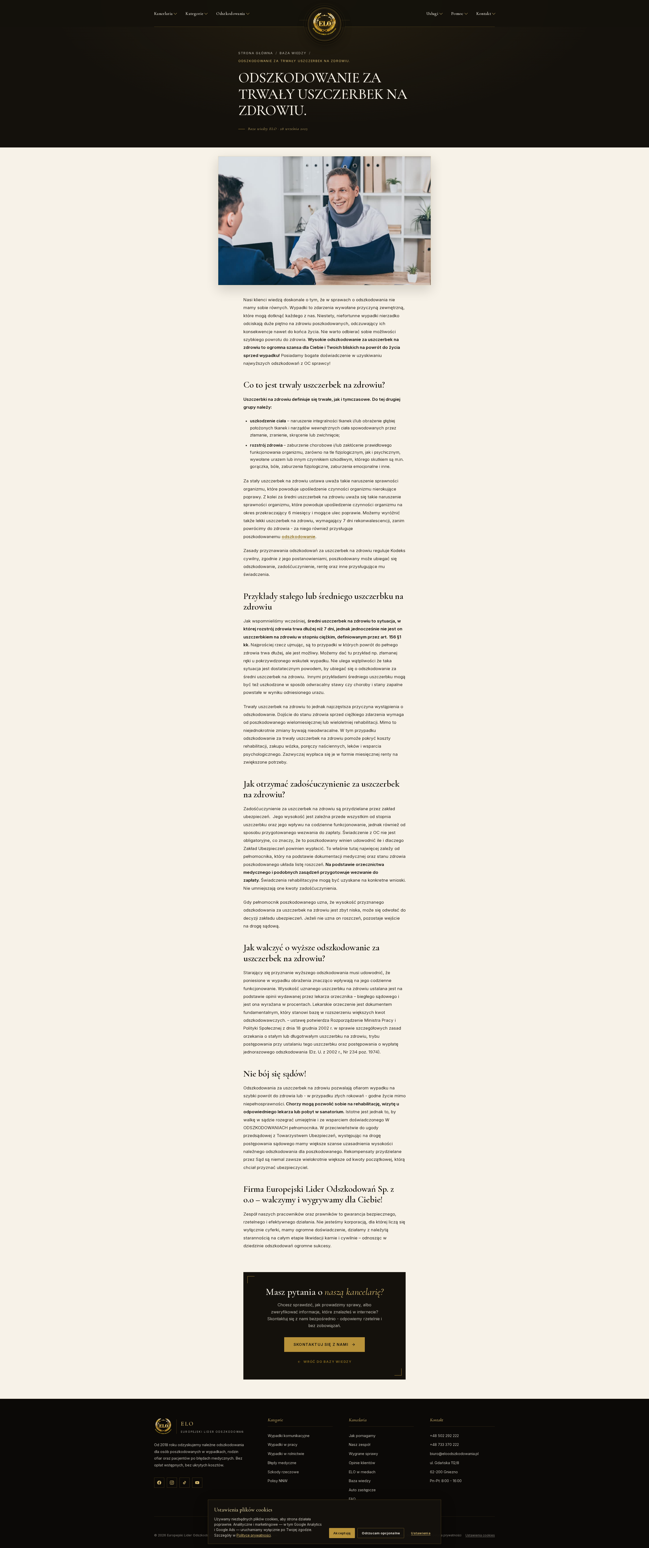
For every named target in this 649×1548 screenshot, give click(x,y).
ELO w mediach (362, 1472)
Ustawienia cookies (480, 1535)
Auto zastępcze (362, 1490)
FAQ (352, 1499)
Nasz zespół (359, 1444)
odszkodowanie (298, 536)
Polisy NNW (277, 1481)
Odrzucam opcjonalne (381, 1533)
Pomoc (457, 13)
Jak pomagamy (362, 1435)
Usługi (432, 13)
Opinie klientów (362, 1463)
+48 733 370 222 (444, 1444)
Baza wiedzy (293, 53)
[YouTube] (197, 1483)
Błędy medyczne (282, 1463)
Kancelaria (163, 13)
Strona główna (255, 53)
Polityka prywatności (446, 1535)
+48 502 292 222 (444, 1435)
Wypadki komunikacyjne (289, 1435)
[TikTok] (184, 1483)
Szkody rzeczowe (283, 1472)
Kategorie (194, 13)
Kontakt (483, 13)
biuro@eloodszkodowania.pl (454, 1453)
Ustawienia (420, 1533)
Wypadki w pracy (282, 1444)
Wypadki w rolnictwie (286, 1453)
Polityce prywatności (254, 1535)
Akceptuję (342, 1533)
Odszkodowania (230, 13)
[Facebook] (159, 1483)
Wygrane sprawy (363, 1453)
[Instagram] (172, 1483)
